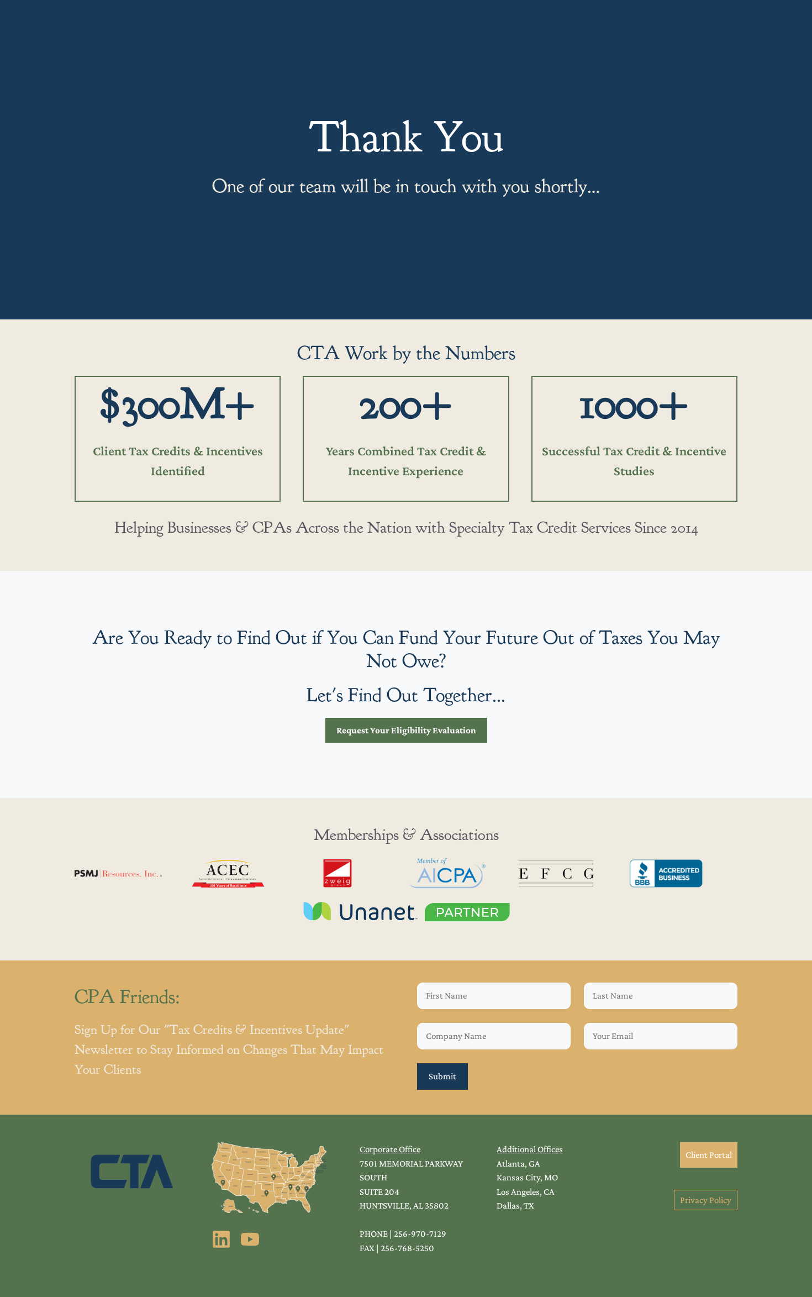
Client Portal (709, 1154)
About (565, 33)
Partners (470, 33)
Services (520, 33)
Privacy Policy (705, 1200)
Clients (422, 33)
